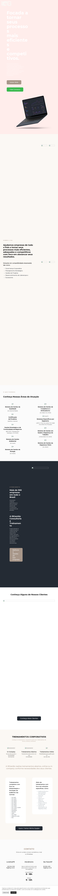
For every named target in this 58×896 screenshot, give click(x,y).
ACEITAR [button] (13, 892)
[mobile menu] (55, 3)
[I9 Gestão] (6, 3)
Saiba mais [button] (5, 892)
